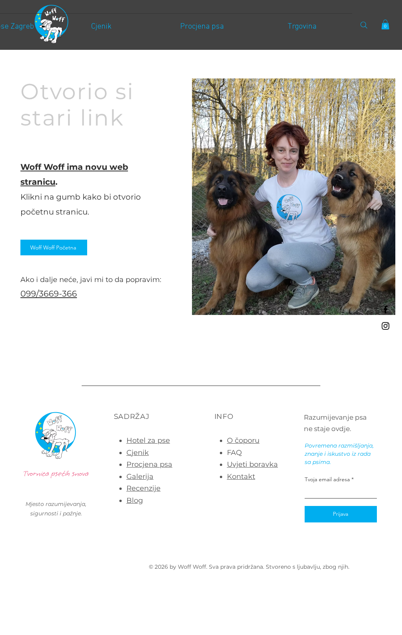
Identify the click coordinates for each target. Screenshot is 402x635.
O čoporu (243, 440)
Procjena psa (149, 464)
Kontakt (241, 476)
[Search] (364, 25)
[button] (385, 24)
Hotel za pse (148, 440)
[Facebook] (385, 309)
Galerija (139, 476)
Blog (134, 500)
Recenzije (143, 488)
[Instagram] (385, 326)
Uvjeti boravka (252, 464)
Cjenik (137, 452)
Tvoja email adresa (327, 479)
